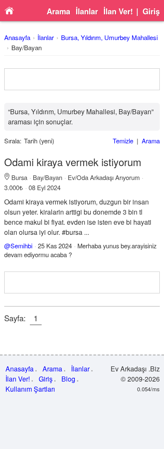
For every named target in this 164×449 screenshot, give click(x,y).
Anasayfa (17, 37)
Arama (58, 11)
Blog (68, 379)
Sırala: (12, 140)
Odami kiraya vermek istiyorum (72, 161)
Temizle (123, 140)
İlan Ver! (118, 11)
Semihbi (21, 245)
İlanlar (87, 11)
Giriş (151, 11)
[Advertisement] (82, 79)
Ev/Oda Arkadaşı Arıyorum (104, 177)
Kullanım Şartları (30, 389)
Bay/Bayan (26, 47)
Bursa (19, 177)
